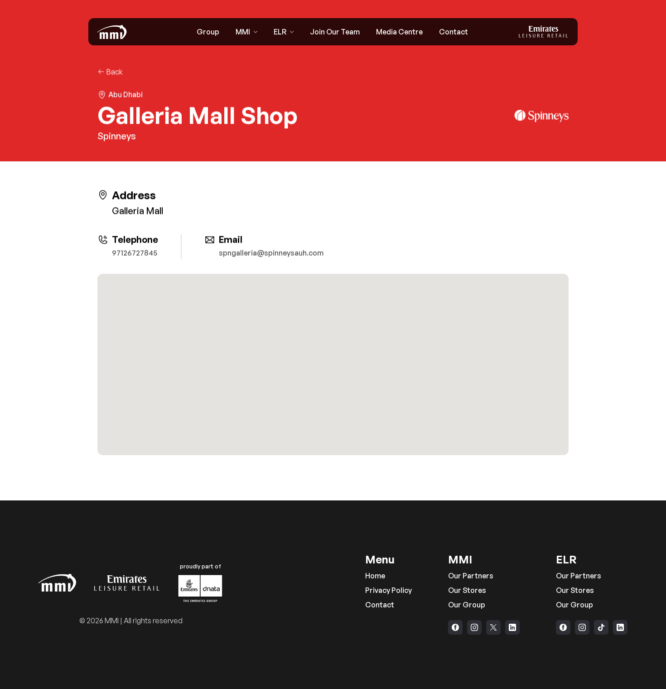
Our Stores (467, 590)
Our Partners (470, 575)
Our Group (466, 604)
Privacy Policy (388, 590)
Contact (379, 604)
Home (375, 575)
